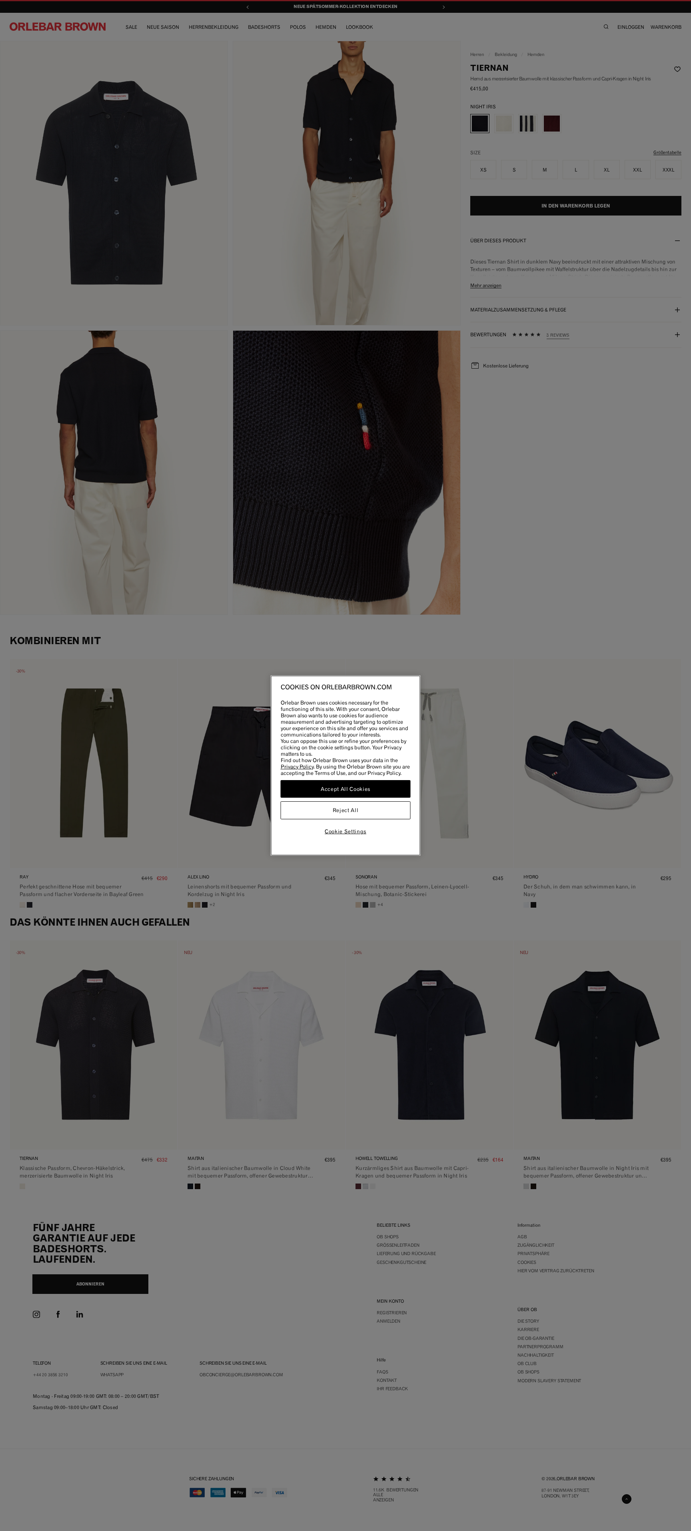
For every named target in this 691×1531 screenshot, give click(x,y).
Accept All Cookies (345, 789)
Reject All (346, 810)
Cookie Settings (345, 831)
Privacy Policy (297, 766)
